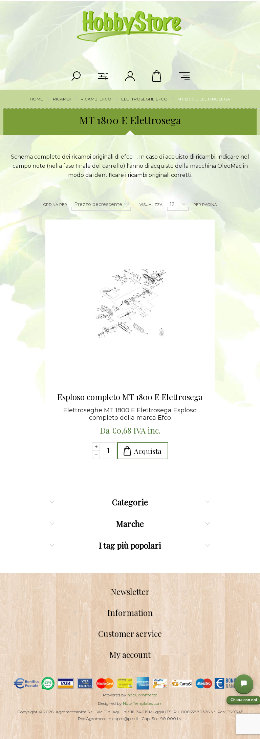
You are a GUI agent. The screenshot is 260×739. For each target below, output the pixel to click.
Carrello (157, 76)
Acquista (147, 451)
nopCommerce (142, 694)
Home (36, 98)
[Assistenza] (243, 683)
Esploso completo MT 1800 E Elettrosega (130, 396)
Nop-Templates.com (142, 703)
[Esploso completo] (130, 304)
